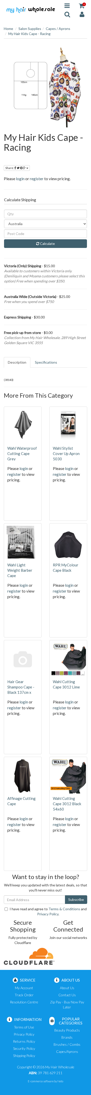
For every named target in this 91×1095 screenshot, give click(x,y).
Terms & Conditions (64, 909)
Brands (67, 1037)
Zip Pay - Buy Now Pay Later (67, 1004)
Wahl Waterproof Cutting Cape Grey (22, 453)
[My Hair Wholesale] (30, 9)
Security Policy (24, 1048)
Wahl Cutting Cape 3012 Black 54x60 (67, 803)
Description (17, 362)
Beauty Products (67, 1030)
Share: (9, 168)
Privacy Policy (47, 914)
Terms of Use (24, 1027)
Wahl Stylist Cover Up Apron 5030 (66, 453)
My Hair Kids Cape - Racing (29, 33)
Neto (60, 1081)
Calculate (47, 243)
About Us (67, 988)
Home (8, 28)
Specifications (46, 362)
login (20, 178)
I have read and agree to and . (48, 911)
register (36, 178)
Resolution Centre (24, 1002)
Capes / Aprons (58, 28)
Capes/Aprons (67, 1051)
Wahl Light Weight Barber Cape (19, 570)
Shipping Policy (24, 1055)
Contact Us (67, 995)
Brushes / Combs (67, 1044)
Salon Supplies (29, 28)
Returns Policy (24, 1041)
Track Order (24, 995)
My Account (24, 988)
